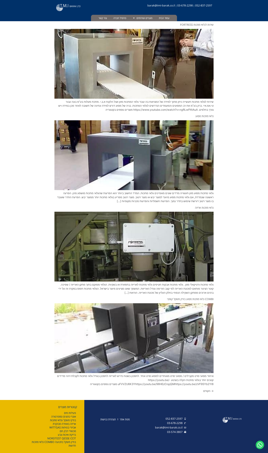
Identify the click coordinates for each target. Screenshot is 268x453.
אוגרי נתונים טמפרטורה (63, 416)
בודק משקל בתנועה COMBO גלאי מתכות (54, 442)
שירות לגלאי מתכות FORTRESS (197, 25)
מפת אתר (125, 419)
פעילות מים (70, 413)
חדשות (72, 445)
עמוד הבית (164, 18)
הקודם (208, 391)
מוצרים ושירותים (144, 18)
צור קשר (103, 18)
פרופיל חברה (119, 18)
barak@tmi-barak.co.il (161, 5)
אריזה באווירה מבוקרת (64, 424)
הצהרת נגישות (108, 419)
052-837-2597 (203, 5)
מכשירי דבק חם (68, 431)
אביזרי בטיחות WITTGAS (62, 427)
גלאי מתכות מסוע (204, 116)
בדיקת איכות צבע (67, 435)
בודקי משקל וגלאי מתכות (63, 420)
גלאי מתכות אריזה (204, 207)
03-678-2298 (185, 5)
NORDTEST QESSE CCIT (61, 438)
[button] (260, 445)
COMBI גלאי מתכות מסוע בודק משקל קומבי (190, 299)
